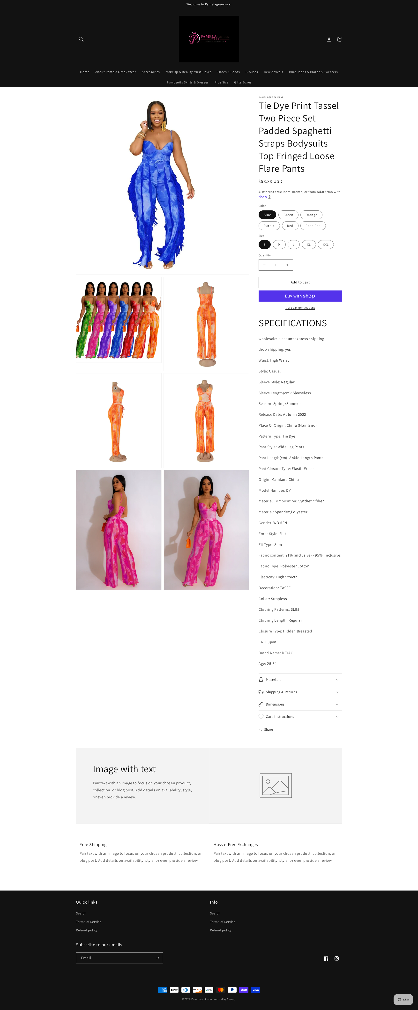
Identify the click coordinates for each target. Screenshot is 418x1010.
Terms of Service (88, 922)
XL (309, 244)
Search (81, 913)
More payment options (300, 307)
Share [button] (268, 729)
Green (288, 215)
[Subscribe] (157, 958)
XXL (326, 244)
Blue (267, 215)
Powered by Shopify (224, 999)
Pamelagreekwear (202, 999)
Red (290, 225)
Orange (311, 215)
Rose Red (313, 225)
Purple (269, 225)
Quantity (265, 255)
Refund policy (86, 930)
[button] (81, 39)
